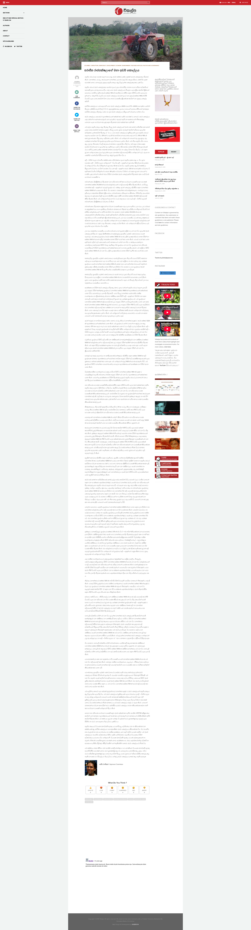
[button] (125, 43)
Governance (98, 799)
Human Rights (108, 799)
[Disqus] (118, 831)
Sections (6, 13)
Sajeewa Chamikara (77, 82)
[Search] (148, 2)
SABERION (135, 924)
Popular (161, 152)
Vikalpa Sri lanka (140, 799)
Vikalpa (131, 799)
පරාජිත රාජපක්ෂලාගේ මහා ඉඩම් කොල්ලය (111, 70)
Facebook (8, 46)
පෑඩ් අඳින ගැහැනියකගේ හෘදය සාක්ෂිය (166, 172)
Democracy (102, 65)
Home (5, 7)
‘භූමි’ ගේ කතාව (159, 196)
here (160, 223)
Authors (6, 25)
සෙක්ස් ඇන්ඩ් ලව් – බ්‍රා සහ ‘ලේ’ (164, 157)
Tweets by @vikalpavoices (164, 258)
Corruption (94, 65)
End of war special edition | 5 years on (13, 19)
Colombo (87, 65)
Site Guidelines (8, 41)
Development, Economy (114, 65)
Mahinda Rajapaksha (120, 799)
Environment (126, 65)
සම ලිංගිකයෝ (159, 165)
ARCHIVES (245, 2)
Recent (173, 152)
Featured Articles (136, 65)
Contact (6, 36)
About (5, 31)
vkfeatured (89, 802)
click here (167, 347)
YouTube (163, 365)
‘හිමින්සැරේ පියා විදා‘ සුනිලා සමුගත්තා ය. (167, 188)
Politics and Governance (151, 65)
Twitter (19, 46)
